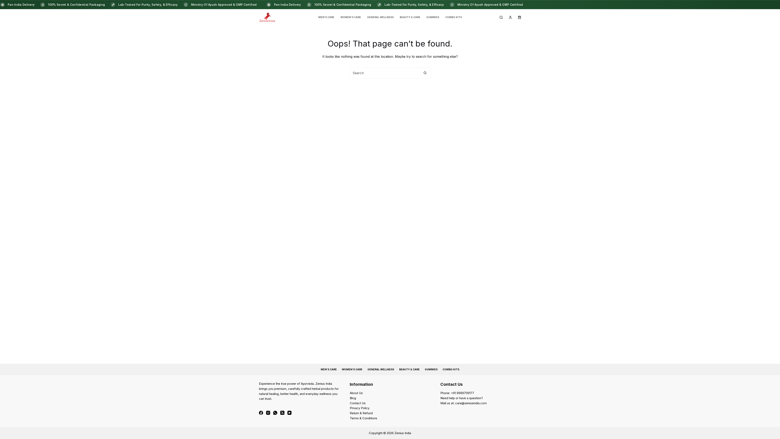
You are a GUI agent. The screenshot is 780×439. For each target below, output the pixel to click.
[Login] (510, 17)
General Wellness (380, 17)
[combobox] (385, 72)
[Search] (501, 17)
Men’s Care (326, 17)
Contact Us (358, 403)
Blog (353, 398)
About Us (356, 393)
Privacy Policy (359, 408)
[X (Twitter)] (282, 413)
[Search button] (425, 72)
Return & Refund (361, 413)
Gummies (432, 17)
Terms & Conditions (363, 418)
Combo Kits (453, 17)
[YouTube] (289, 413)
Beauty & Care (410, 17)
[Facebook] (261, 413)
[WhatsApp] (275, 413)
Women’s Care (350, 17)
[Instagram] (268, 413)
